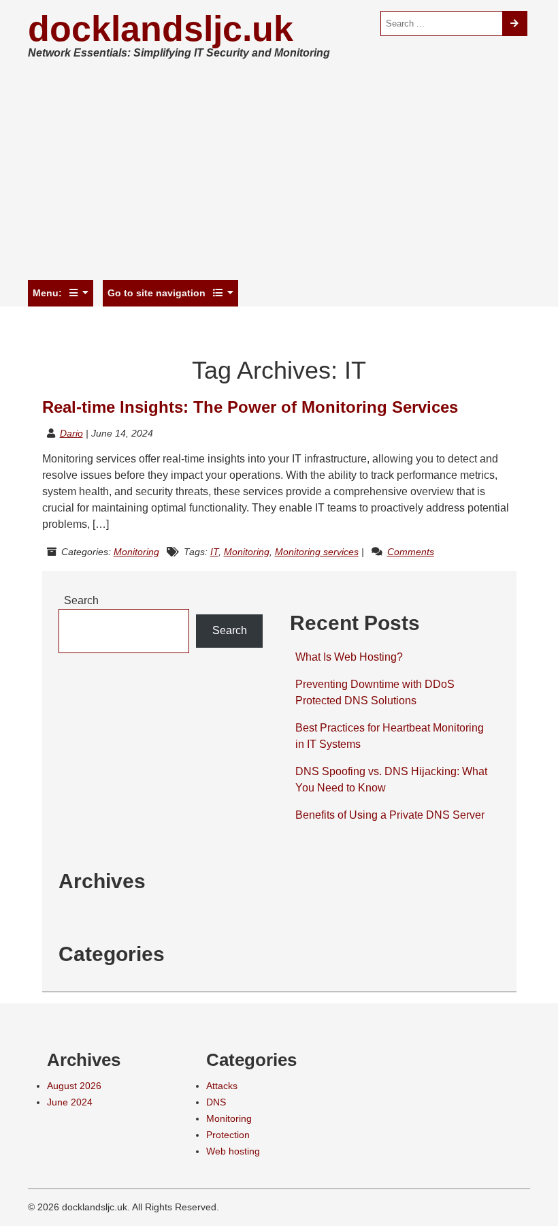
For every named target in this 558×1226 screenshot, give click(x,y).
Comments (410, 551)
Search (81, 600)
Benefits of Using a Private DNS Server (390, 815)
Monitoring (136, 551)
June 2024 (70, 1102)
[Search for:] (441, 23)
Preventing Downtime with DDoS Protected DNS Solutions (375, 692)
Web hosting (233, 1151)
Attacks (221, 1085)
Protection (228, 1134)
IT (214, 551)
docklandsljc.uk (160, 28)
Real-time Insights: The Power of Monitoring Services (250, 407)
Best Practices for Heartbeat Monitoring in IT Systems (389, 736)
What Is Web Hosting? (349, 657)
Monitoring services (317, 551)
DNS (216, 1102)
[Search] (514, 23)
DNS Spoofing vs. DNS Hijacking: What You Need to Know (391, 779)
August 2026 (74, 1085)
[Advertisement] (279, 173)
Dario (71, 433)
